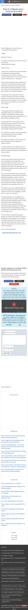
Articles (7, 5)
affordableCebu (19, 1)
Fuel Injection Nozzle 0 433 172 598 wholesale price (12, 550)
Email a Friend (14, 284)
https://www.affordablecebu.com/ (12, 232)
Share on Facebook (7, 14)
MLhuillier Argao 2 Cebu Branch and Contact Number (12, 581)
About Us (3, 607)
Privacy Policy (24, 607)
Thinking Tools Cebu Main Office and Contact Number (13, 569)
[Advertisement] (14, 32)
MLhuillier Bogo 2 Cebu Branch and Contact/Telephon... (13, 572)
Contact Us (8, 607)
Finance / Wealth (15, 5)
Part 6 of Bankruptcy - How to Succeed (14, 315)
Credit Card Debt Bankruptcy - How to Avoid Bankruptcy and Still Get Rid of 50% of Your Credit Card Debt (12, 446)
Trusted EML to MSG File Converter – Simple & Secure (13, 585)
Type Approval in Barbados (7, 555)
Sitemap (13, 607)
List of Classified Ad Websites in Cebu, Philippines (12, 589)
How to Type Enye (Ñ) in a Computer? (11, 483)
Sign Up (14, 609)
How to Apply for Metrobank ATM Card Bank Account (12, 592)
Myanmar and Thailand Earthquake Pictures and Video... (13, 575)
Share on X (17, 14)
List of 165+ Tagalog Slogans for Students (12, 501)
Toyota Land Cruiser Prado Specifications (10, 578)
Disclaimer (18, 607)
